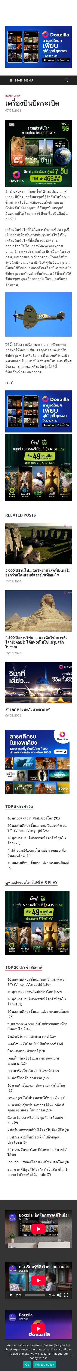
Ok (27, 1364)
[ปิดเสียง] (59, 1295)
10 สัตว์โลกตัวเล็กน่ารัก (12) (28, 1078)
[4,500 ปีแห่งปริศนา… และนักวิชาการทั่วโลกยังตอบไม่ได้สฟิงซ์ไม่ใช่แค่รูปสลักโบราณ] (38, 612)
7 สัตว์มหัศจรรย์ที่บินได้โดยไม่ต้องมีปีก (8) (38, 1130)
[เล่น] (11, 1295)
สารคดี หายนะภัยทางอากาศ (27, 709)
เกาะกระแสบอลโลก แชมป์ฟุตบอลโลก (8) (38, 1162)
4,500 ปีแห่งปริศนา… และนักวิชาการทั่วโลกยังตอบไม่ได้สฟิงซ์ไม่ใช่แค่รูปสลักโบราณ (36, 642)
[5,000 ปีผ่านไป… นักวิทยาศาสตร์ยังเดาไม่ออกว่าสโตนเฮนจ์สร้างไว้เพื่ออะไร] (38, 545)
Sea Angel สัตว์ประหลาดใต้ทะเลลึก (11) (36, 1098)
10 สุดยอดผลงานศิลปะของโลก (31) (33, 818)
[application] (38, 1280)
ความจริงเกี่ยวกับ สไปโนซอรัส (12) (33, 1071)
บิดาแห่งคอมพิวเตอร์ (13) (26, 1051)
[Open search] (66, 80)
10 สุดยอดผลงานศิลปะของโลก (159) (34, 992)
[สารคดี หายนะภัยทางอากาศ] (38, 684)
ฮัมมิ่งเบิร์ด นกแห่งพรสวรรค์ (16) (31, 1036)
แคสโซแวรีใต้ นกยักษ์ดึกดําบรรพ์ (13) (35, 1043)
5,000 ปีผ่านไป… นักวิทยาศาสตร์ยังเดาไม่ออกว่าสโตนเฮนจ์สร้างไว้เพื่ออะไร (38, 572)
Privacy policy (44, 1364)
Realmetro (12, 95)
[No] (72, 1355)
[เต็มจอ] (66, 1295)
